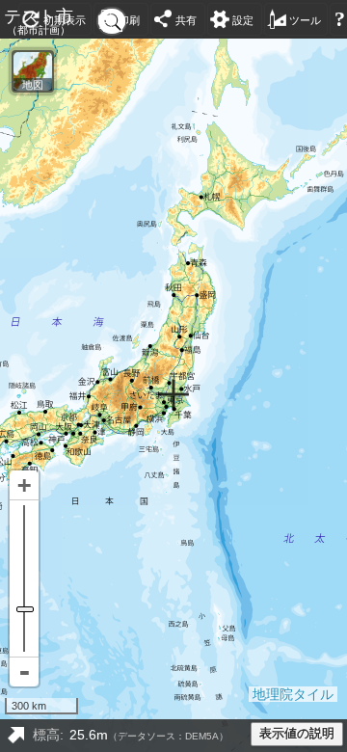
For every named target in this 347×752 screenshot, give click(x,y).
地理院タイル (293, 694)
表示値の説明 (296, 733)
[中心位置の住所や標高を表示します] (15, 735)
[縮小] (24, 672)
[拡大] (24, 485)
